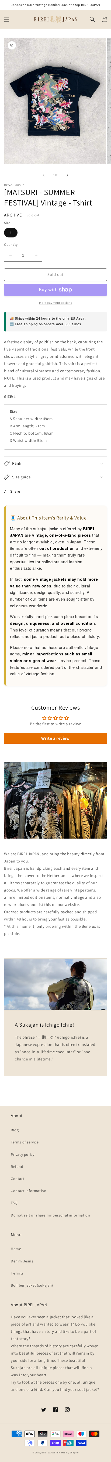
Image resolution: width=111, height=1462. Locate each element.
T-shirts (17, 1273)
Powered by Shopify (67, 1452)
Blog (15, 1130)
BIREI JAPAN (48, 1452)
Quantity (11, 244)
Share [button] (15, 491)
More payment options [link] (55, 303)
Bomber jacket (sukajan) (32, 1285)
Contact (18, 1178)
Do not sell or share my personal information (50, 1215)
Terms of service (25, 1142)
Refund (17, 1166)
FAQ (14, 1202)
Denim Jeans (22, 1261)
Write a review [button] (55, 738)
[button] (7, 19)
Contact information (28, 1190)
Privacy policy (22, 1154)
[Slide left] (44, 175)
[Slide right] (67, 175)
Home (16, 1248)
